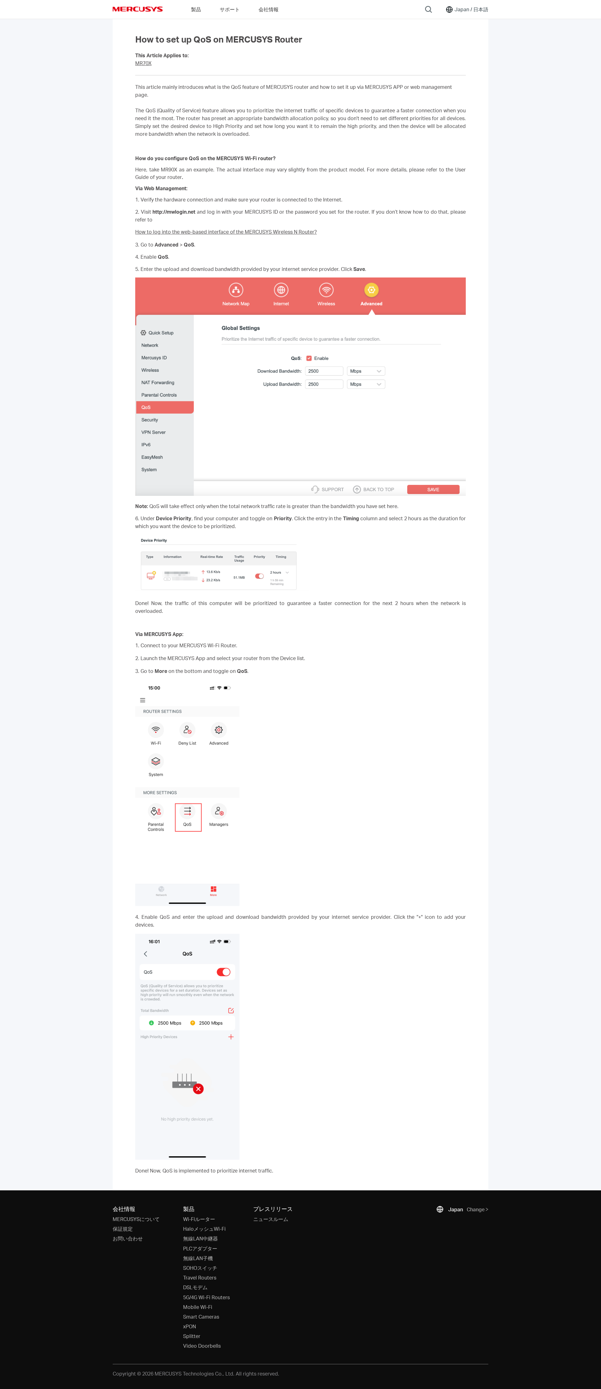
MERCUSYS (138, 9)
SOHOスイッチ (200, 1268)
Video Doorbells (202, 1346)
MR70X (143, 63)
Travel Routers (199, 1277)
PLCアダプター (200, 1248)
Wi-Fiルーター (199, 1219)
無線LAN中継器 (200, 1238)
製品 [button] (196, 9)
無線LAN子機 (198, 1258)
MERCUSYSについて (136, 1219)
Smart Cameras (201, 1317)
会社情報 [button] (269, 9)
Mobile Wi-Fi (197, 1307)
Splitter (191, 1336)
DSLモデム (195, 1287)
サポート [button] (230, 9)
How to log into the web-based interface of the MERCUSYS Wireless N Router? (226, 232)
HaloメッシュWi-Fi (204, 1229)
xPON (189, 1326)
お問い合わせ (128, 1238)
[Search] (428, 9)
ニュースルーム (270, 1219)
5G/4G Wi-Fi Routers (206, 1297)
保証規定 (123, 1229)
